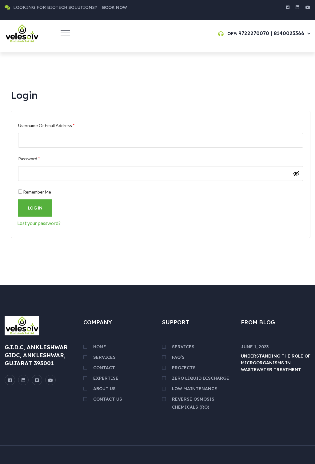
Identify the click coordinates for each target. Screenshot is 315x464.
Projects (184, 367)
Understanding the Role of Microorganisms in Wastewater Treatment (275, 362)
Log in (35, 207)
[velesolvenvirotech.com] (22, 33)
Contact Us (107, 399)
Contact (104, 367)
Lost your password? (39, 223)
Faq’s (178, 357)
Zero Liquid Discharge (200, 378)
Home (99, 347)
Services (104, 357)
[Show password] (296, 173)
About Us (104, 388)
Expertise (105, 378)
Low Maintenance (194, 388)
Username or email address (55, 125)
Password (37, 158)
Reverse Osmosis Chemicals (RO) (193, 403)
